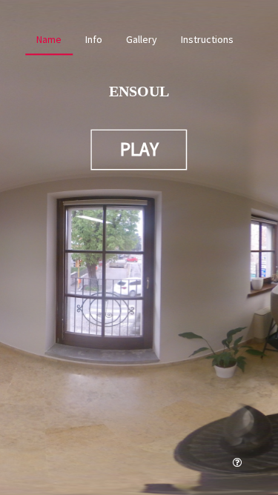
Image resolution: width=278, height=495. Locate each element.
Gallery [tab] (141, 39)
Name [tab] (49, 39)
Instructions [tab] (207, 39)
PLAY (139, 149)
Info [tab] (93, 39)
